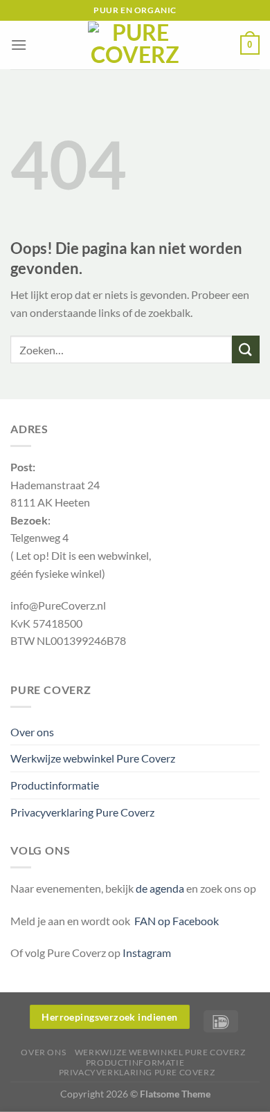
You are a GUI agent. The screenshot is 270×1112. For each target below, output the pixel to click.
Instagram (147, 952)
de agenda (161, 888)
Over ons (32, 731)
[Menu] (18, 45)
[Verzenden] (246, 349)
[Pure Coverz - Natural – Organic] (135, 45)
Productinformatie (54, 785)
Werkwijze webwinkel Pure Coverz (92, 758)
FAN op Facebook (174, 920)
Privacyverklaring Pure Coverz (82, 812)
